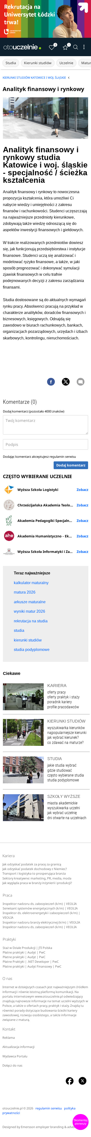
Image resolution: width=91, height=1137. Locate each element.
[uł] (45, 19)
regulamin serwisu (63, 456)
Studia (11, 63)
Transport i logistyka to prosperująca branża (34, 873)
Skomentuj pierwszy (81, 1122)
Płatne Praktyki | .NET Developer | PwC (31, 962)
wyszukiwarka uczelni (63, 808)
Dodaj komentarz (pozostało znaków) (33, 411)
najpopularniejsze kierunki (66, 732)
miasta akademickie (62, 803)
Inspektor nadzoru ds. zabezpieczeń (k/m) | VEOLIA (40, 904)
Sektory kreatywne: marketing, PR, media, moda (36, 878)
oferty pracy (56, 692)
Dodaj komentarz (70, 465)
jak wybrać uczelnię (62, 812)
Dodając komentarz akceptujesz (39, 456)
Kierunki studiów (37, 63)
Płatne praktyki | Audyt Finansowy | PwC (32, 966)
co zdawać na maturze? (65, 742)
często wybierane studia (65, 775)
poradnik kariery (59, 702)
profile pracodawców (63, 707)
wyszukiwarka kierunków (66, 727)
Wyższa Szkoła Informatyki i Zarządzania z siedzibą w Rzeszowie (52, 551)
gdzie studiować (59, 770)
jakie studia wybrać (62, 765)
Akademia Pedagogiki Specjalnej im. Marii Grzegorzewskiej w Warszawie (52, 520)
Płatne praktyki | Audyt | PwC (24, 952)
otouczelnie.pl (12, 1108)
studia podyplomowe (63, 780)
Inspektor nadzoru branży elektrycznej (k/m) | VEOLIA (41, 922)
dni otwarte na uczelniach (66, 818)
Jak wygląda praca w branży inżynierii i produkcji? (37, 883)
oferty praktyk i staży (63, 697)
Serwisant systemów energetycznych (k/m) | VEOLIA (40, 908)
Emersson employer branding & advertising (52, 1127)
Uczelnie (66, 63)
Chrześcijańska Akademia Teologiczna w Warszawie (52, 505)
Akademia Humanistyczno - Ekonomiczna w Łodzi (52, 536)
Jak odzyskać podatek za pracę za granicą (31, 864)
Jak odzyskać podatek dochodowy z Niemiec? (34, 869)
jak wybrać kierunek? (63, 737)
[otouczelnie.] (22, 47)
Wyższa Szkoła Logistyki (37, 489)
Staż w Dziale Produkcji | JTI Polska (27, 948)
